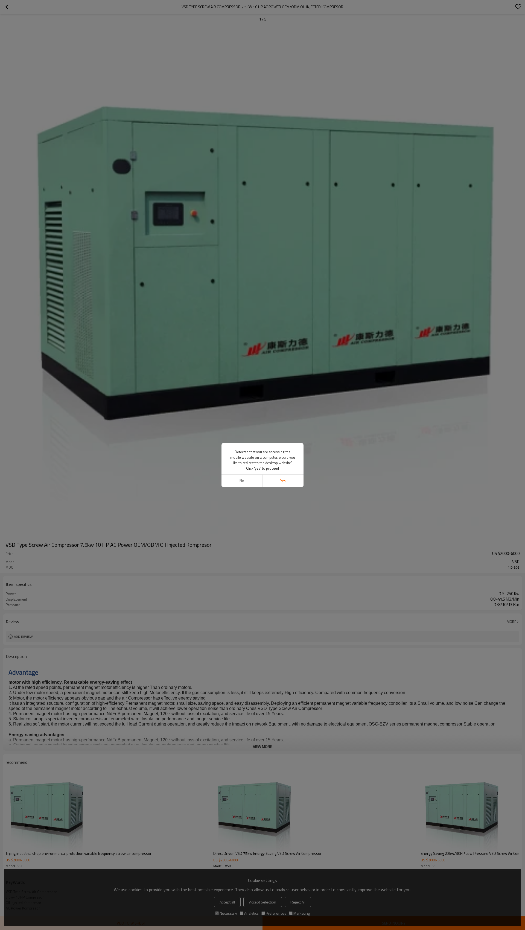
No (242, 481)
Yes (283, 481)
